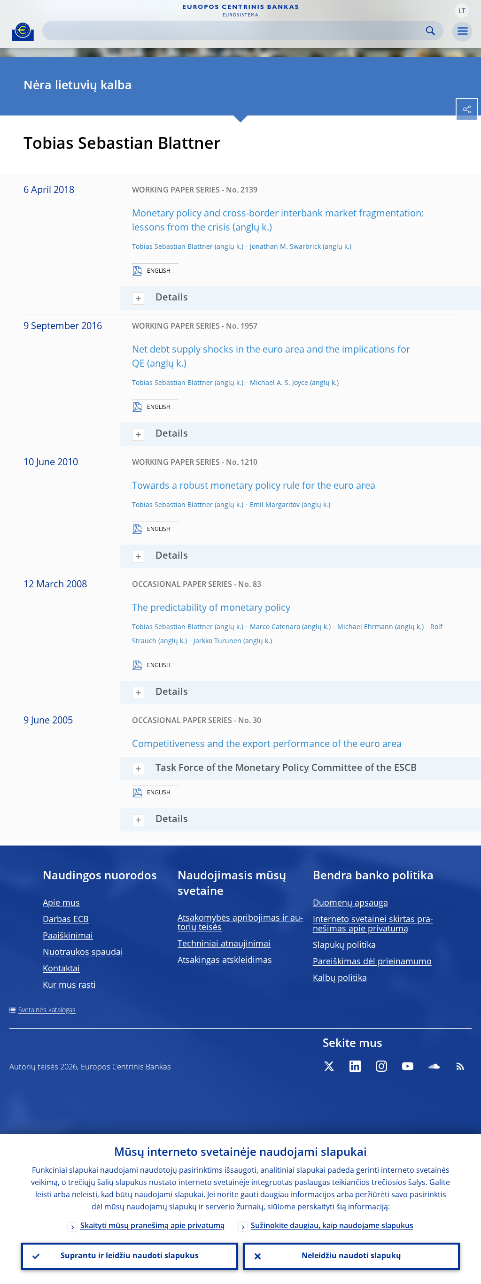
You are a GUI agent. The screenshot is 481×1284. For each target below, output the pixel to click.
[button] (462, 11)
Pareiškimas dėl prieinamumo (372, 962)
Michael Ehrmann (365, 627)
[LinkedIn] (355, 1066)
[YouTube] (407, 1066)
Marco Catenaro (275, 627)
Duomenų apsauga (350, 903)
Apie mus (61, 903)
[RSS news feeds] (460, 1066)
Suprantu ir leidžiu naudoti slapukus (130, 1256)
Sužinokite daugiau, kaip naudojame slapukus (332, 1226)
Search (430, 31)
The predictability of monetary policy (211, 608)
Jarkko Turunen (217, 641)
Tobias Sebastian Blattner (172, 247)
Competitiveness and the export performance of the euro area (267, 744)
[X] (329, 1066)
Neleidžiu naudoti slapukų (351, 1256)
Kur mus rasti (69, 985)
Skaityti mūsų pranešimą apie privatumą (152, 1226)
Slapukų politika (344, 945)
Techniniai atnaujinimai (224, 944)
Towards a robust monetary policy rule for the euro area (253, 486)
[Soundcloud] (434, 1066)
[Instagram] (381, 1066)
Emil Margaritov (275, 505)
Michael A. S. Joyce (279, 383)
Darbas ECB (66, 919)
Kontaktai (61, 969)
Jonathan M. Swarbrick (285, 247)
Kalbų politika (340, 978)
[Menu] (462, 31)
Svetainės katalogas (47, 1010)
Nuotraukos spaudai (83, 952)
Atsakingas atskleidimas (225, 960)
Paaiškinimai (68, 936)
